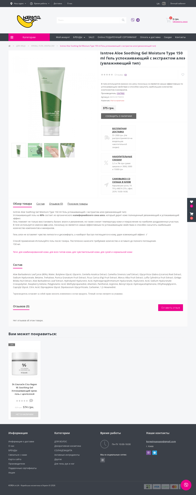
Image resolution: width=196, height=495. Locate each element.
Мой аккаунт (63, 37)
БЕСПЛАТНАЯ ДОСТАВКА (119, 130)
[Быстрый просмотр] (36, 349)
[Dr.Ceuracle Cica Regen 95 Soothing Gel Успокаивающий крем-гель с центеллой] (24, 363)
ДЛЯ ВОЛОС (60, 441)
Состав (40, 203)
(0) (125, 74)
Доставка (58, 3)
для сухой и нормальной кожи (116, 251)
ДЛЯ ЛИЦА (21, 46)
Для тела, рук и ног (64, 463)
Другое (58, 459)
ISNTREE (120, 93)
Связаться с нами (17, 454)
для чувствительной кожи (86, 251)
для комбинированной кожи (34, 251)
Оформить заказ (180, 21)
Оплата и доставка (150, 37)
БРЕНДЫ (78, 37)
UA (158, 3)
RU (163, 3)
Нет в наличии (24, 414)
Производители (16, 463)
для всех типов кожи (60, 251)
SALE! (91, 37)
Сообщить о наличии (119, 116)
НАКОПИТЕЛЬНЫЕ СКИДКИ (122, 158)
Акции (11, 472)
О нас (69, 3)
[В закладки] (36, 344)
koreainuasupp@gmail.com (161, 441)
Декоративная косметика (67, 445)
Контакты (180, 37)
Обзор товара (22, 203)
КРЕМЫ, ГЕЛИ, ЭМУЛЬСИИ (42, 46)
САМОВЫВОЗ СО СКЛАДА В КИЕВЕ (121, 180)
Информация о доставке (21, 441)
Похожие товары (78, 203)
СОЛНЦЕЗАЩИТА (63, 450)
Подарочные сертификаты (22, 468)
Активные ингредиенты (67, 454)
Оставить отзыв (170, 307)
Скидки (168, 37)
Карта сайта (14, 459)
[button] (18, 3)
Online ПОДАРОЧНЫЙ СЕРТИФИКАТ (117, 37)
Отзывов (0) (56, 203)
